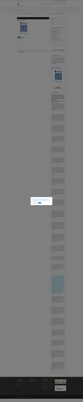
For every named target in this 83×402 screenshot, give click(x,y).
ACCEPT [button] (40, 202)
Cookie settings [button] (35, 202)
